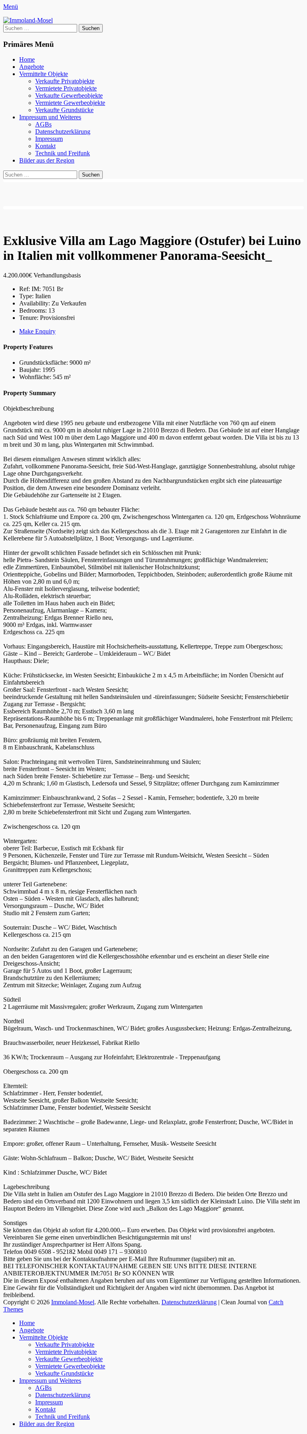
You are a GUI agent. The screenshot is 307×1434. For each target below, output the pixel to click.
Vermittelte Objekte (43, 73)
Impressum (49, 138)
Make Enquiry (37, 331)
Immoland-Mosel (72, 1302)
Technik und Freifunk (62, 153)
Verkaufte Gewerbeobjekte (69, 95)
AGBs (43, 124)
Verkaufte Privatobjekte (64, 81)
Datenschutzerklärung (62, 131)
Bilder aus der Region (46, 160)
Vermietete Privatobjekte (66, 88)
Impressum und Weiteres (50, 117)
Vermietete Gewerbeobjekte (70, 102)
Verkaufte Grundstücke (64, 109)
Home (27, 59)
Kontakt (45, 146)
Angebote (31, 66)
